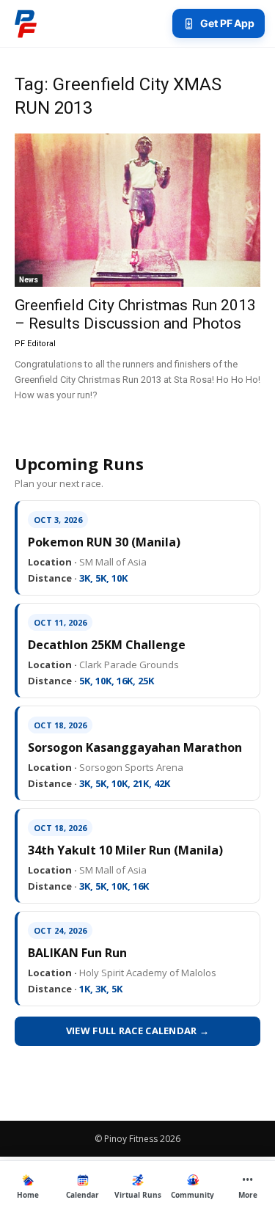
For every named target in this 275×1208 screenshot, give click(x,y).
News (28, 280)
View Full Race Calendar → (138, 1030)
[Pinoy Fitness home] (25, 23)
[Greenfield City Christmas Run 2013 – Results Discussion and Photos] (137, 210)
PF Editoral (35, 343)
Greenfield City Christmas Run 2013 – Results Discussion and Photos (135, 314)
